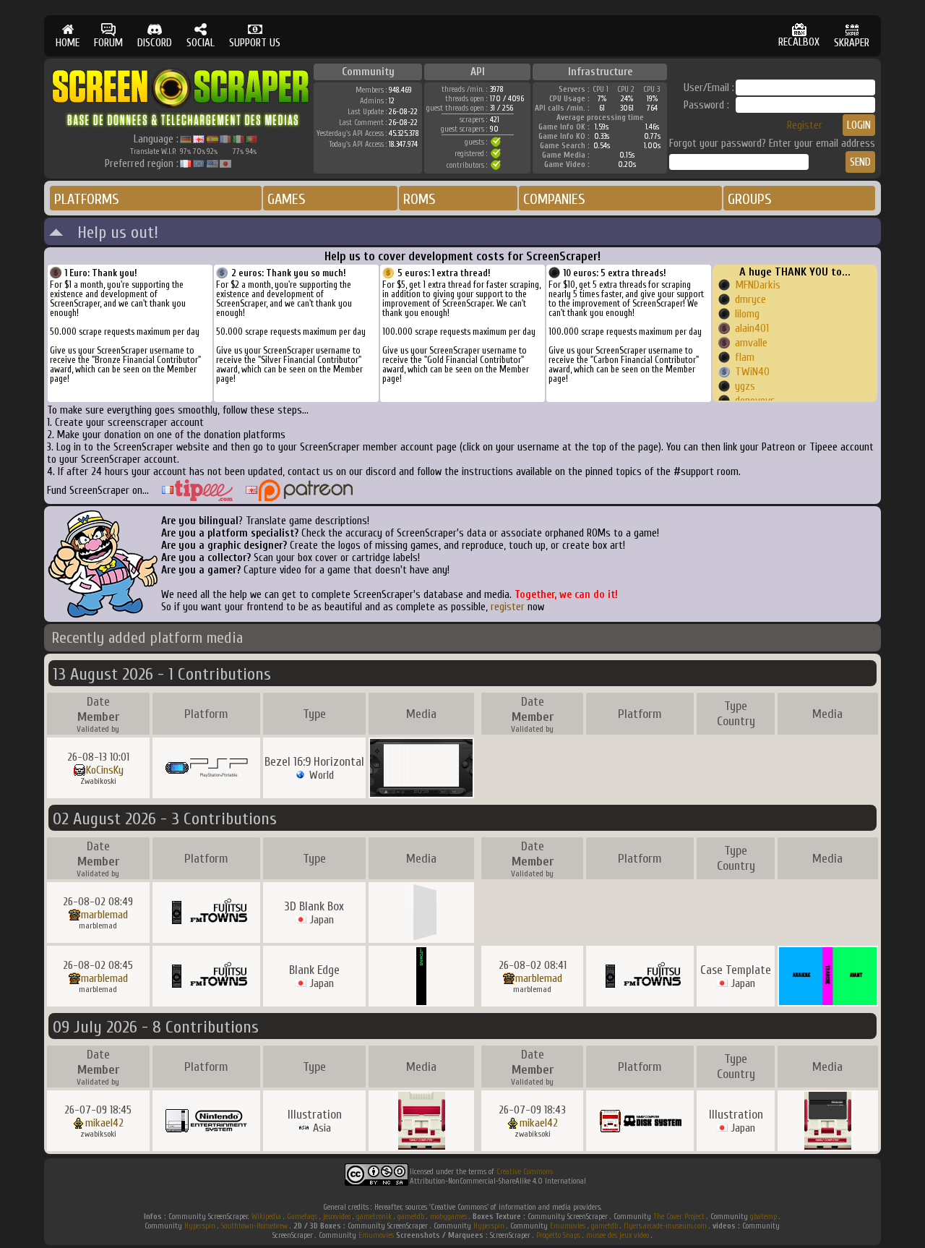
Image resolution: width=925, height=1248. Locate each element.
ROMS (419, 199)
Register (804, 125)
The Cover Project (679, 1216)
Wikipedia (266, 1216)
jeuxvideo (336, 1216)
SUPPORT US (254, 43)
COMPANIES (554, 199)
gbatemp (763, 1216)
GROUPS (750, 199)
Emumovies (567, 1226)
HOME (67, 43)
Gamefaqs (302, 1216)
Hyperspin (199, 1226)
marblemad (104, 914)
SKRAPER (851, 43)
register (508, 607)
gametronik (374, 1216)
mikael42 (104, 1122)
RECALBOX (798, 42)
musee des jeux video (617, 1235)
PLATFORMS (86, 199)
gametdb (410, 1216)
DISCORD (154, 43)
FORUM (108, 43)
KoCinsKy (105, 770)
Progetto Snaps (558, 1235)
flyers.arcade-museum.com (665, 1226)
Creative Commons (524, 1171)
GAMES (286, 199)
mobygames (448, 1216)
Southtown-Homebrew (254, 1226)
